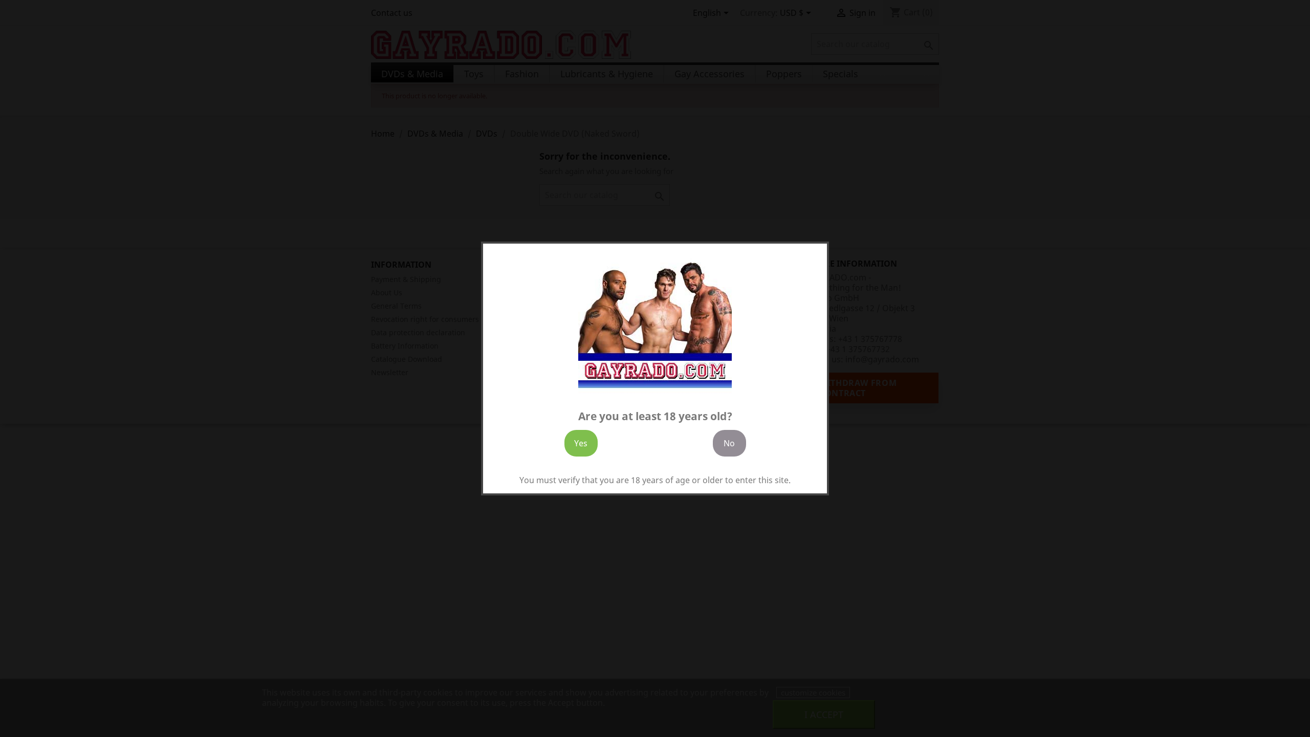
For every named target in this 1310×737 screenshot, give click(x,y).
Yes (580, 443)
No (729, 443)
